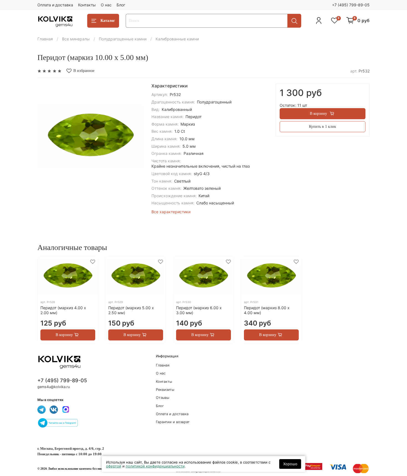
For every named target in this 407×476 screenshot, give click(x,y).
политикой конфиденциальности (155, 466)
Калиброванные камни (177, 39)
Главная (45, 39)
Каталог (108, 21)
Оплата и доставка (55, 4)
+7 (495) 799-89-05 (351, 4)
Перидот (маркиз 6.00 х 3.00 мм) (199, 310)
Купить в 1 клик (322, 126)
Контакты (87, 4)
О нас (106, 4)
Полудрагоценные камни (122, 39)
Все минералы (76, 39)
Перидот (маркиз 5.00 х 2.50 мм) (131, 310)
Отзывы (162, 398)
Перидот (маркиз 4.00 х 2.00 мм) (63, 310)
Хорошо (290, 464)
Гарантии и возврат (173, 422)
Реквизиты (165, 389)
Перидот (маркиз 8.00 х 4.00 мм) (267, 310)
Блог (121, 4)
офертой (113, 466)
